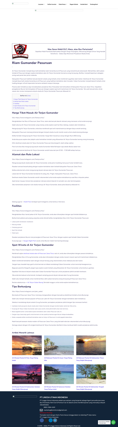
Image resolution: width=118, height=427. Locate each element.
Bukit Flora (27, 202)
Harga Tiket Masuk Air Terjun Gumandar (25, 99)
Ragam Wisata (74, 4)
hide (29, 95)
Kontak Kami (84, 4)
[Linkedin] (51, 420)
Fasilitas (16, 103)
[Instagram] (46, 420)
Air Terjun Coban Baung (35, 282)
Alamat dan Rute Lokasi (20, 101)
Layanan (40, 4)
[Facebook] (42, 420)
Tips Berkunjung (18, 108)
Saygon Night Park (30, 241)
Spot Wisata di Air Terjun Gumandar (24, 105)
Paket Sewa (62, 4)
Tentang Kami (94, 4)
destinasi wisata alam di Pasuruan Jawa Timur (38, 253)
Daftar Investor (52, 4)
